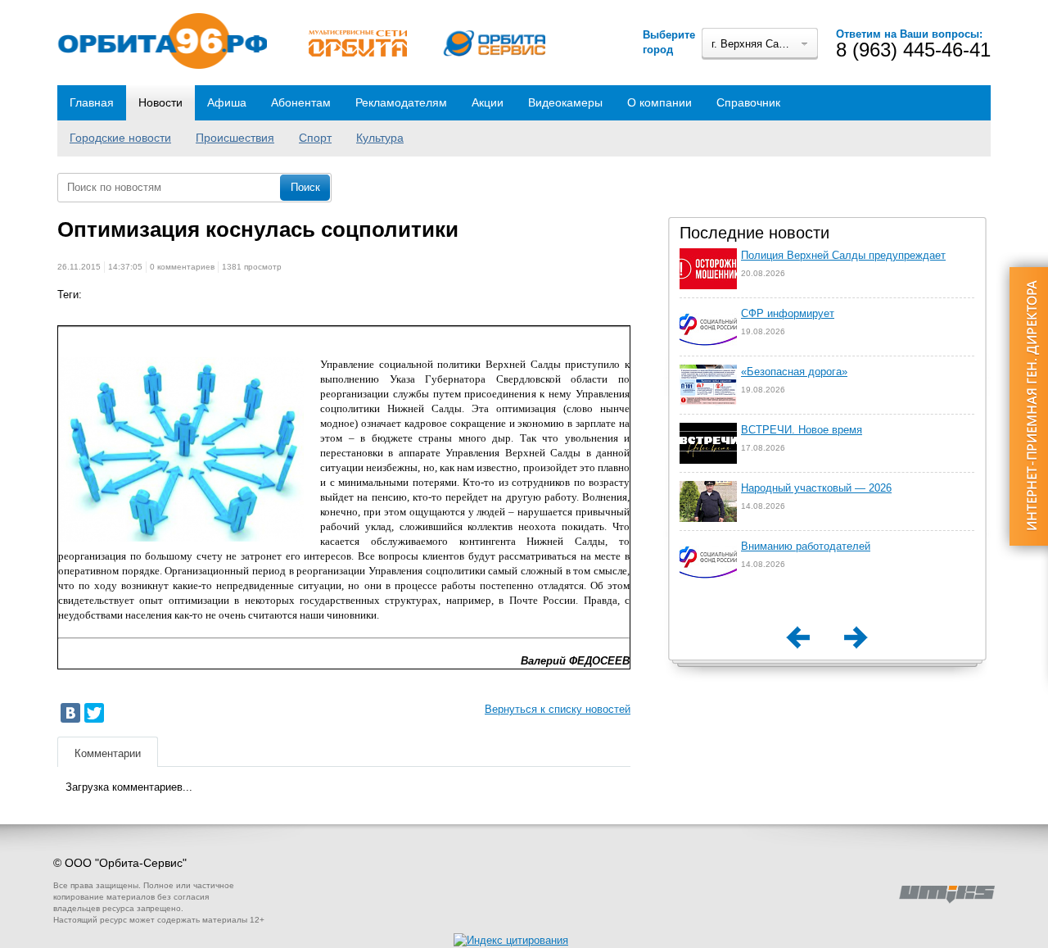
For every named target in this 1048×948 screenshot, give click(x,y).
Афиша (226, 102)
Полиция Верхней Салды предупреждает (843, 255)
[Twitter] (94, 713)
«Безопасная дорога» (794, 371)
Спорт (315, 137)
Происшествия (235, 137)
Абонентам (301, 102)
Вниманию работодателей (805, 546)
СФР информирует (787, 313)
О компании (659, 102)
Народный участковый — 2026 (816, 488)
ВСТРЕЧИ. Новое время (801, 430)
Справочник (748, 102)
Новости (160, 102)
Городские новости (120, 137)
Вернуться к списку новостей (557, 709)
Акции (488, 102)
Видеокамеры (565, 102)
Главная (92, 102)
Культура (380, 137)
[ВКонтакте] (70, 713)
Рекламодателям (401, 102)
